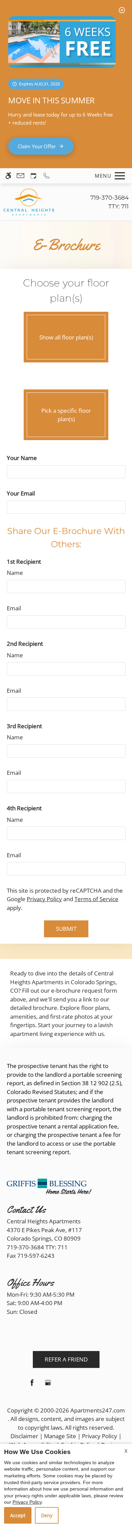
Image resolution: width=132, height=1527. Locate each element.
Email (14, 608)
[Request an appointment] (33, 176)
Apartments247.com (97, 1410)
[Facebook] (32, 1385)
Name (15, 573)
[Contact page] (20, 176)
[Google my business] (48, 1385)
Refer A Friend (66, 1359)
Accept (17, 1515)
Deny (46, 1515)
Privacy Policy (44, 899)
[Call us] (46, 176)
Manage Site (60, 1436)
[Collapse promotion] (122, 10)
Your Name (22, 458)
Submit (66, 929)
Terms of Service (96, 899)
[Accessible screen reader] (8, 176)
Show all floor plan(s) (66, 337)
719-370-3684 (109, 202)
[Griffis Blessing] (49, 1186)
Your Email (21, 493)
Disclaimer (24, 1436)
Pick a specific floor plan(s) (66, 415)
